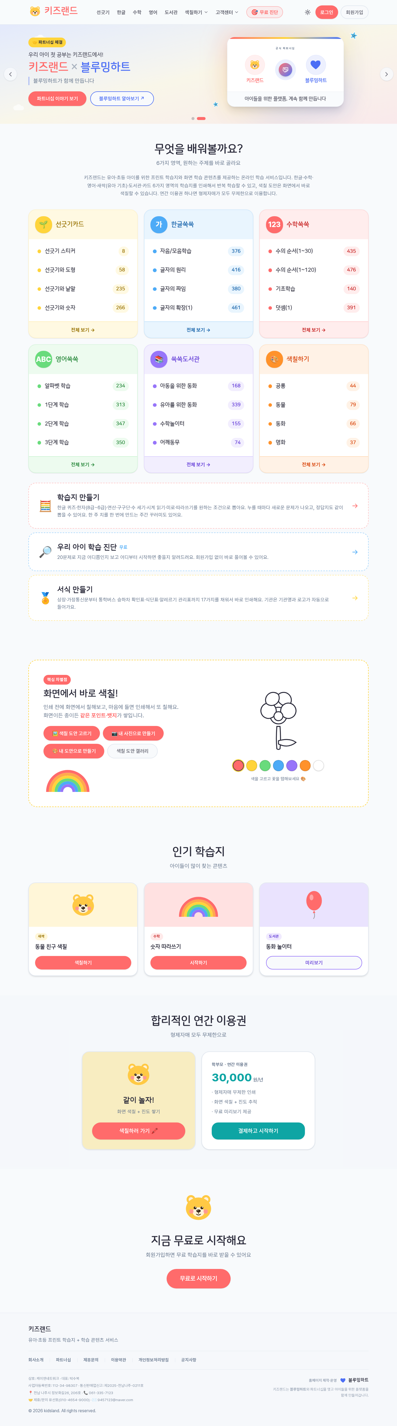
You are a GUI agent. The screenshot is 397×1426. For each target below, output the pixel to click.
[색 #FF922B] (305, 765)
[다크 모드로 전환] (307, 12)
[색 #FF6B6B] (238, 765)
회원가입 (354, 12)
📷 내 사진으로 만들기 (133, 733)
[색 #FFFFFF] (318, 765)
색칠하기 (193, 12)
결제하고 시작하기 (258, 1131)
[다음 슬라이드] (386, 74)
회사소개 (35, 1359)
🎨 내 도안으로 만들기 (74, 751)
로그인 (326, 12)
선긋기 (103, 12)
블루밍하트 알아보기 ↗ (122, 98)
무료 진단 (264, 12)
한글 (121, 12)
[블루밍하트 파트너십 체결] (201, 118)
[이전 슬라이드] (10, 74)
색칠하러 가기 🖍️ (138, 1131)
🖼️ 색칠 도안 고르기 (72, 733)
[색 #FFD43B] (251, 765)
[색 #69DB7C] (265, 765)
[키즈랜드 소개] (192, 118)
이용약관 (118, 1359)
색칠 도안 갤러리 (132, 751)
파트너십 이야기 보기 (57, 98)
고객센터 (224, 12)
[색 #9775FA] (291, 765)
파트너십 (63, 1359)
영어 (153, 12)
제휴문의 (91, 1359)
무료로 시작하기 (198, 1278)
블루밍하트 (298, 1389)
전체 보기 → (83, 330)
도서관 (171, 12)
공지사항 (188, 1359)
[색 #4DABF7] (278, 765)
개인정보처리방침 (154, 1359)
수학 (137, 12)
